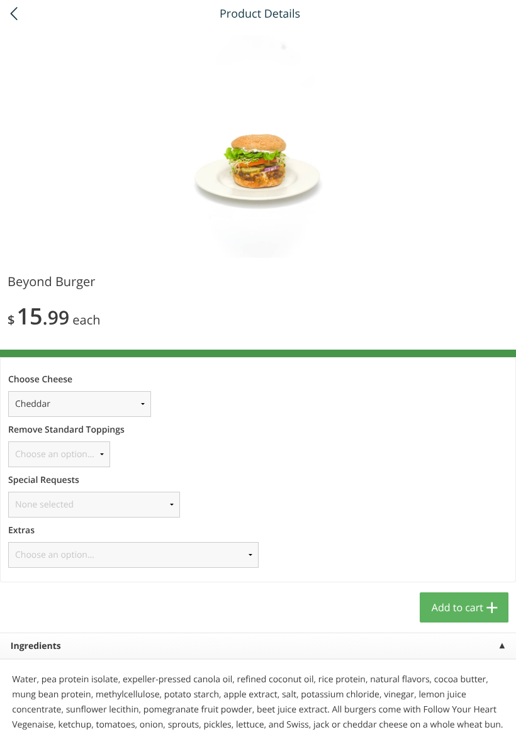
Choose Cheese (40, 379)
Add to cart (457, 607)
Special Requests (43, 480)
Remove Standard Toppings (66, 430)
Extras (21, 530)
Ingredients (36, 646)
